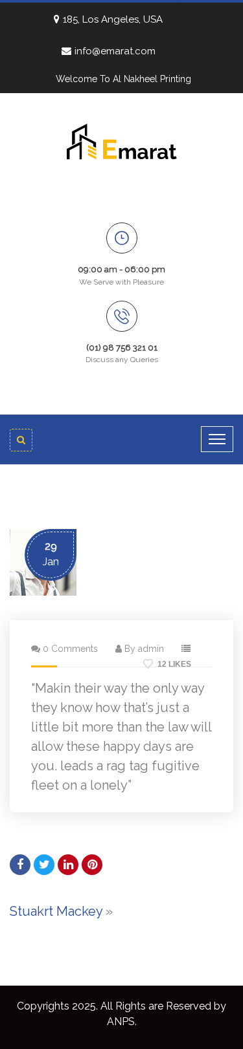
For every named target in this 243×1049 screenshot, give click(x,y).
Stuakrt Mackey (56, 911)
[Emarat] (122, 140)
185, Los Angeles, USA (113, 19)
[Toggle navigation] (217, 439)
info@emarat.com (115, 51)
